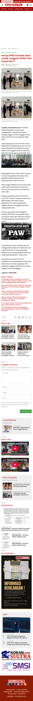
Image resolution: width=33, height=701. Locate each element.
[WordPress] (18, 684)
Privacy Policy (12, 694)
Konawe (13, 52)
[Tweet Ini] (19, 317)
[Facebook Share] (15, 317)
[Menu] (2, 4)
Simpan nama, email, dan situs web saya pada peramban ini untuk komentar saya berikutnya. (15, 405)
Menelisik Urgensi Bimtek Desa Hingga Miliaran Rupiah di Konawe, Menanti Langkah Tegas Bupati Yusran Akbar (21, 428)
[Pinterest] (15, 684)
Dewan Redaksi (22, 690)
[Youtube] (21, 684)
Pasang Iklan (7, 692)
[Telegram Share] (26, 317)
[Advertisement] (16, 28)
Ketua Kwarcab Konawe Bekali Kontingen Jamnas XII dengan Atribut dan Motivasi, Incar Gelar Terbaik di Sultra (15, 292)
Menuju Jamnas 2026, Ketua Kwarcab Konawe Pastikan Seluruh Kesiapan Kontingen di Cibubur (13, 298)
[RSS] (25, 684)
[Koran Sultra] (13, 4)
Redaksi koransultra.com (12, 64)
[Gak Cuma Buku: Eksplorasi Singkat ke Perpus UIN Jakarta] (16, 625)
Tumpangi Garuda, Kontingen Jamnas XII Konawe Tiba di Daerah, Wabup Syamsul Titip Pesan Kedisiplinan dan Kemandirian (16, 280)
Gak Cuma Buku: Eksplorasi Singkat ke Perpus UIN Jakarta (17, 637)
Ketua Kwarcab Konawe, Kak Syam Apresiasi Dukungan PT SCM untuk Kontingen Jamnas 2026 (16, 286)
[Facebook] (8, 684)
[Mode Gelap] (27, 4)
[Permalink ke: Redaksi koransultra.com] (2, 65)
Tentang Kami (10, 690)
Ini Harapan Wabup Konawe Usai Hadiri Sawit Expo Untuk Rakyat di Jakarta (16, 303)
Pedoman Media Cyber (21, 692)
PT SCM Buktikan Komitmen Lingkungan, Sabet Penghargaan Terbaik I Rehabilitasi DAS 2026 (15, 309)
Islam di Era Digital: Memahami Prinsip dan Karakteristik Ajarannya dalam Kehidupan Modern (18, 643)
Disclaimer (22, 694)
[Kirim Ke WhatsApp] (30, 317)
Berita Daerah (5, 52)
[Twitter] (11, 684)
